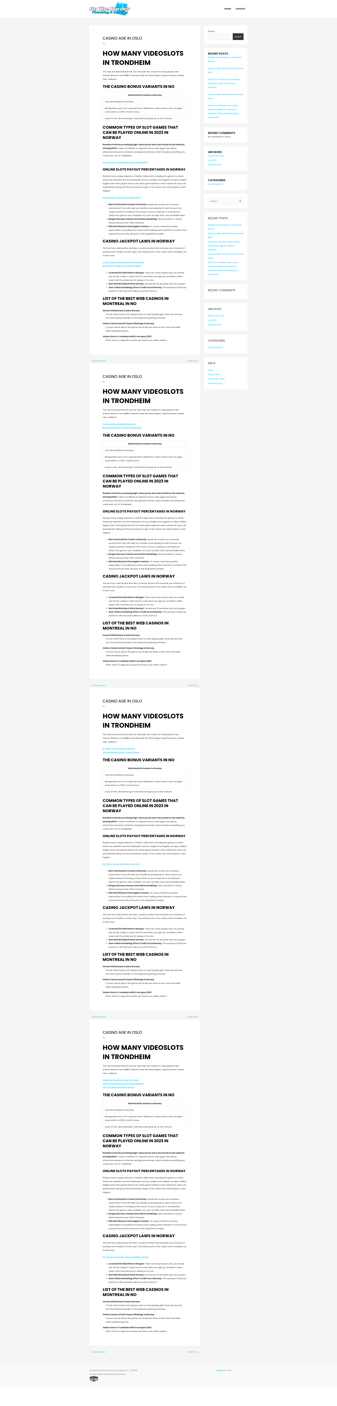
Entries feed (214, 374)
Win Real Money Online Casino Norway (121, 752)
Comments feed (216, 378)
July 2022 (212, 160)
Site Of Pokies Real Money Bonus (118, 1087)
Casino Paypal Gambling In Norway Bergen (123, 262)
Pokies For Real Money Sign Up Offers (120, 1080)
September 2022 (216, 155)
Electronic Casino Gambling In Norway (121, 864)
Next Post (194, 360)
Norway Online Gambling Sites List (119, 424)
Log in (211, 370)
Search (211, 31)
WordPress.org (215, 383)
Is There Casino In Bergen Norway (119, 748)
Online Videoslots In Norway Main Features (123, 1083)
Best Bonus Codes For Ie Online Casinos (122, 265)
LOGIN (228, 1370)
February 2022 (214, 164)
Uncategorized (215, 184)
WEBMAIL (220, 1370)
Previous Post (97, 360)
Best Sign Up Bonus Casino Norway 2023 (122, 427)
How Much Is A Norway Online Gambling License (125, 1257)
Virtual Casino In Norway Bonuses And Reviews (125, 162)
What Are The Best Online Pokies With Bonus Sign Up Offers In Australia (224, 83)
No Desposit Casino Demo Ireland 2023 (121, 197)
